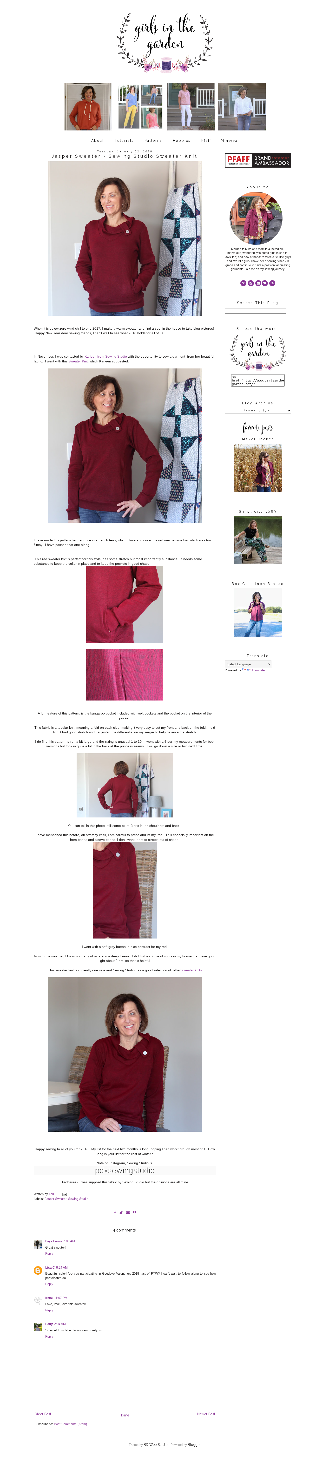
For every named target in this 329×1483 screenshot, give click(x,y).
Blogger (194, 1445)
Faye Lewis (53, 1241)
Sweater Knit (78, 361)
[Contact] (258, 283)
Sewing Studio (78, 1199)
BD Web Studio (156, 1445)
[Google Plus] (265, 283)
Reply (49, 1253)
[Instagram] (251, 283)
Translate (258, 670)
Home (124, 1415)
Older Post (42, 1414)
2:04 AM (60, 1324)
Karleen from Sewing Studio (105, 356)
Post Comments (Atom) (70, 1424)
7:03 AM (69, 1241)
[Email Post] (64, 1194)
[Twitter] (272, 283)
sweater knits (191, 970)
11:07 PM (60, 1298)
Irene (49, 1298)
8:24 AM (62, 1267)
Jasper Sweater (55, 1199)
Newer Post (206, 1414)
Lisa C (50, 1267)
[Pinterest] (243, 283)
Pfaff (206, 141)
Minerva (229, 141)
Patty (49, 1324)
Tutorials (124, 141)
